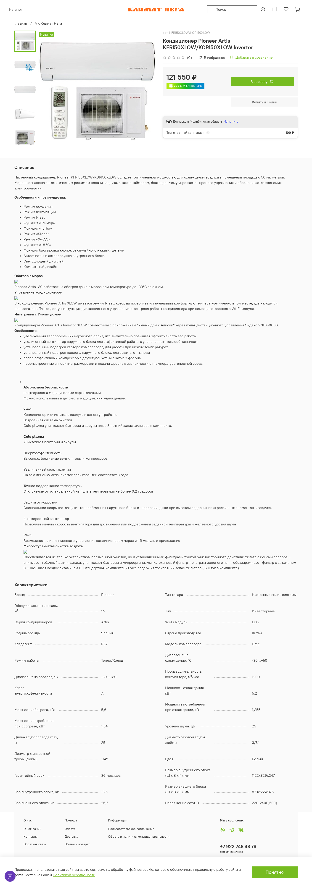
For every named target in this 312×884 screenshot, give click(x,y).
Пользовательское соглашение (131, 829)
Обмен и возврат (77, 844)
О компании (32, 829)
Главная (20, 23)
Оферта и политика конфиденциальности (138, 836)
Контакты (30, 836)
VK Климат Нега (48, 23)
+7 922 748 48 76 (238, 846)
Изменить (231, 121)
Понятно (275, 872)
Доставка (71, 836)
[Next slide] (25, 142)
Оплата (70, 829)
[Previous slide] (47, 89)
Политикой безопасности (74, 875)
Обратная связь (35, 844)
